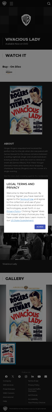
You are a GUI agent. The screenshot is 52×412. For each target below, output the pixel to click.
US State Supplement (22, 220)
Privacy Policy (14, 211)
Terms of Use (27, 199)
